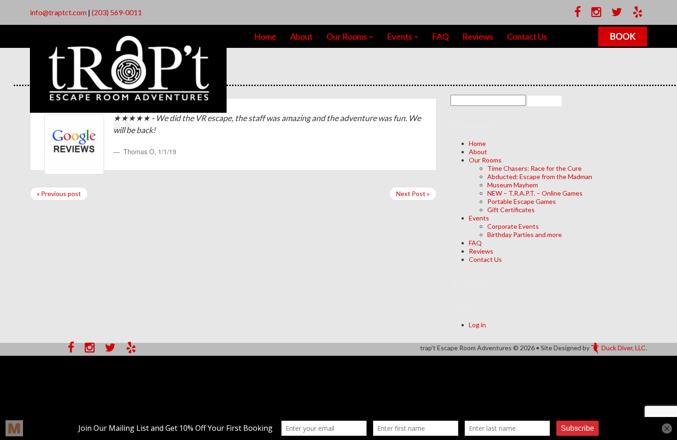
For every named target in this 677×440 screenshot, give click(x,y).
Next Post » (413, 193)
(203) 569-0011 (117, 12)
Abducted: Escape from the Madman (539, 176)
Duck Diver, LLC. (624, 348)
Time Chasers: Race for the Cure (534, 168)
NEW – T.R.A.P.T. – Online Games (535, 193)
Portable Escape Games (521, 201)
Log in (477, 325)
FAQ (440, 36)
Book (623, 36)
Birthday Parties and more (524, 234)
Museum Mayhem (512, 185)
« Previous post (59, 193)
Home (265, 36)
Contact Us (527, 36)
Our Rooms (347, 36)
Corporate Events (513, 226)
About (301, 36)
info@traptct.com (58, 12)
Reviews (477, 36)
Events (400, 36)
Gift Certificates (511, 210)
